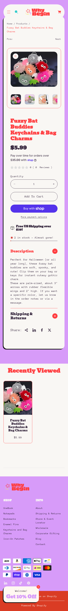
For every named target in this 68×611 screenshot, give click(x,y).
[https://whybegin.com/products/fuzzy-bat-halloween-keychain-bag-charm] (34, 330)
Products (22, 23)
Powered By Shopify (34, 605)
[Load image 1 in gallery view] (16, 99)
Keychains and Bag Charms (15, 531)
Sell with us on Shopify (41, 596)
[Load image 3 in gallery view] (44, 99)
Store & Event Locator (45, 521)
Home (10, 23)
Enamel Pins (11, 524)
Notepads (9, 513)
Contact (41, 544)
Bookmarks (9, 519)
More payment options (34, 217)
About (39, 508)
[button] (9, 12)
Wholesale (42, 528)
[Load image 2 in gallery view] (30, 99)
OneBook (8, 508)
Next (58, 39)
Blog (38, 539)
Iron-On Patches (13, 539)
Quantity (17, 176)
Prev (10, 39)
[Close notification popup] (38, 587)
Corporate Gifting (47, 533)
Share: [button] (16, 330)
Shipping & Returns (48, 513)
